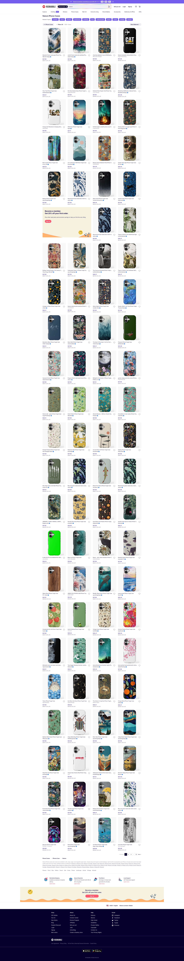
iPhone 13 (90, 865)
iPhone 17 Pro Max (88, 863)
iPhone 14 (61, 865)
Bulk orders (54, 932)
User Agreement (55, 943)
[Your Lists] (136, 6)
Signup (53, 930)
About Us (72, 915)
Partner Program (74, 920)
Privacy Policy (63, 943)
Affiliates (72, 922)
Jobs (71, 927)
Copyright (93, 927)
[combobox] (84, 7)
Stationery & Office (129, 12)
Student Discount (56, 925)
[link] (55, 19)
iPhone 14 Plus (84, 865)
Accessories (117, 12)
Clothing (54, 12)
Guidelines (93, 922)
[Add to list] (64, 55)
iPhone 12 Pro (125, 865)
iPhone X (92, 867)
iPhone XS (79, 867)
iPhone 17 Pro (80, 863)
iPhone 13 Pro (96, 865)
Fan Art (53, 917)
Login (52, 927)
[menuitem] (45, 12)
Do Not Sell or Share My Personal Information (78, 943)
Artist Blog (73, 930)
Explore (45, 12)
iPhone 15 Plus (55, 865)
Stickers (65, 12)
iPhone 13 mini (103, 865)
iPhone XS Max (85, 867)
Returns (93, 917)
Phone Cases (74, 12)
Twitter (116, 920)
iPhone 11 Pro (64, 867)
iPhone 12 (119, 865)
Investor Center (74, 917)
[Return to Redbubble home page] (49, 6)
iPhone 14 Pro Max (76, 865)
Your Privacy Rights (96, 932)
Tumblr (116, 922)
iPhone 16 (102, 863)
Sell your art (73, 925)
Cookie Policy (93, 943)
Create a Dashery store (76, 932)
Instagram (117, 915)
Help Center (94, 920)
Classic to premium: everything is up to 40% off (84, 1)
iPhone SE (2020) (51, 867)
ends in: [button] (86, 1)
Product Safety (95, 925)
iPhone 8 (102, 867)
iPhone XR (96, 867)
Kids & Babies (106, 12)
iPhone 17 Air (96, 863)
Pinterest (116, 925)
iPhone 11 (58, 867)
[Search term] (109, 6)
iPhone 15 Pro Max (47, 865)
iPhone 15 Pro (137, 863)
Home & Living (95, 12)
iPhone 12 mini (132, 865)
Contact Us (94, 930)
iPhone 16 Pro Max (116, 863)
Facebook (117, 917)
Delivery (93, 915)
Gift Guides (54, 915)
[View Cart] (139, 6)
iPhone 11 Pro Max (72, 867)
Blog (52, 922)
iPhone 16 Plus (124, 863)
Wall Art (84, 12)
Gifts (140, 12)
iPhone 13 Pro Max (112, 865)
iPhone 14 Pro (67, 865)
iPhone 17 (74, 863)
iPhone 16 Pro (108, 863)
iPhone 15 (131, 863)
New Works (54, 920)
